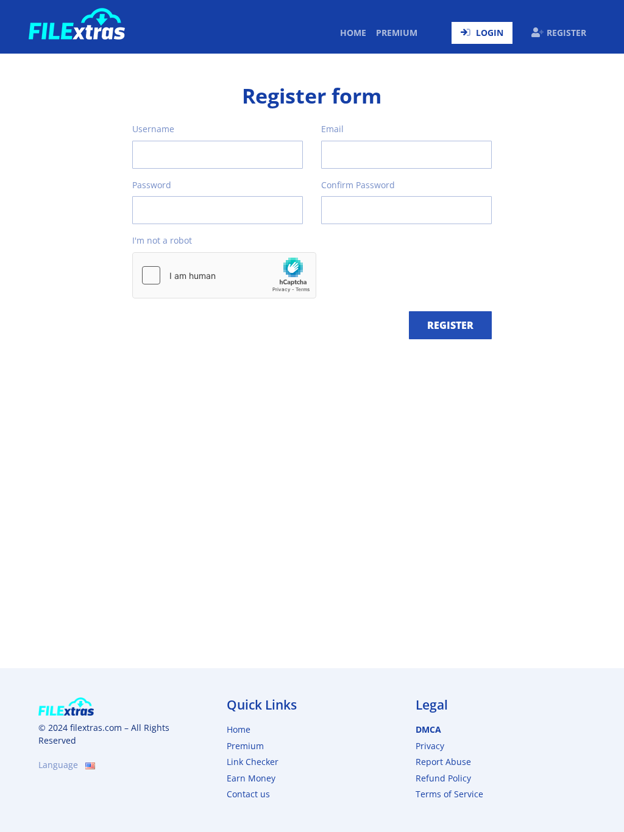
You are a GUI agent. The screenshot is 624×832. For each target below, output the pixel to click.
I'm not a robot (162, 240)
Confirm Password (358, 185)
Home (355, 32)
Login (489, 32)
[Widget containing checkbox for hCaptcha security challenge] (224, 275)
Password (151, 185)
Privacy (430, 746)
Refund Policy (443, 778)
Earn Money (251, 778)
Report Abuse (443, 761)
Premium (396, 32)
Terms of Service (449, 794)
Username (153, 129)
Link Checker (252, 761)
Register (566, 32)
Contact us (248, 794)
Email (332, 129)
